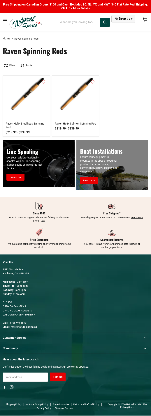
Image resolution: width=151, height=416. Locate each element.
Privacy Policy (44, 408)
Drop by (125, 18)
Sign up (58, 377)
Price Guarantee (60, 404)
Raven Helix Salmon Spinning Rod (75, 123)
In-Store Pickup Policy (37, 404)
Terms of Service (64, 408)
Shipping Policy (14, 404)
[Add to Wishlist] (43, 82)
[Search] (105, 22)
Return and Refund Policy (86, 404)
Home (6, 38)
